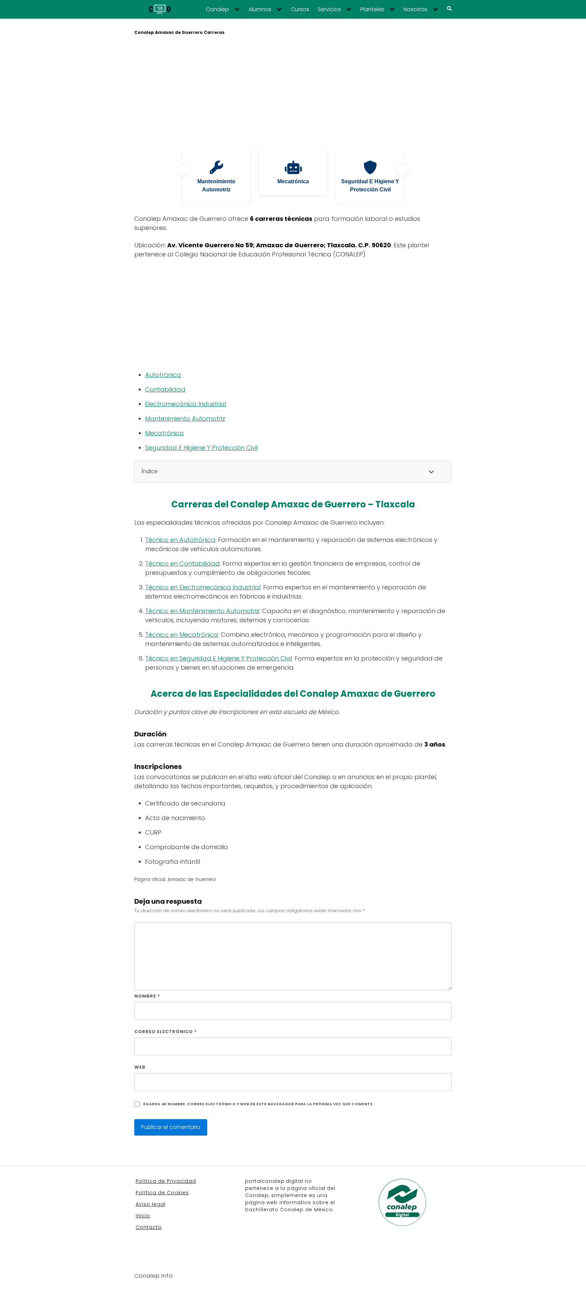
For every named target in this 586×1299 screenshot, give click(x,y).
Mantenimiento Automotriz (185, 418)
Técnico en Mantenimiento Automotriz (202, 611)
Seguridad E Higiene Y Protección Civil (201, 447)
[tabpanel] (216, 176)
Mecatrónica (164, 433)
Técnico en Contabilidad (182, 563)
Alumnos (260, 9)
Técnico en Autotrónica (180, 540)
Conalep (217, 9)
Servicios (329, 9)
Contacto (149, 1227)
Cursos (300, 9)
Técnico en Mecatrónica (181, 634)
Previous (184, 170)
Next (402, 170)
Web (139, 1067)
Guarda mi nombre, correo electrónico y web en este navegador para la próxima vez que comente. (258, 1104)
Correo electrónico (165, 1031)
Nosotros (415, 9)
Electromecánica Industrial (185, 404)
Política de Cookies (162, 1192)
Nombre (147, 996)
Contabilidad (165, 389)
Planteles (372, 9)
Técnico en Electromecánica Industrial (202, 587)
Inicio (143, 1215)
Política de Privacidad (166, 1181)
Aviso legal (150, 1204)
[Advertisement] (293, 93)
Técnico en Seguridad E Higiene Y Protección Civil (218, 658)
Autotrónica (163, 375)
